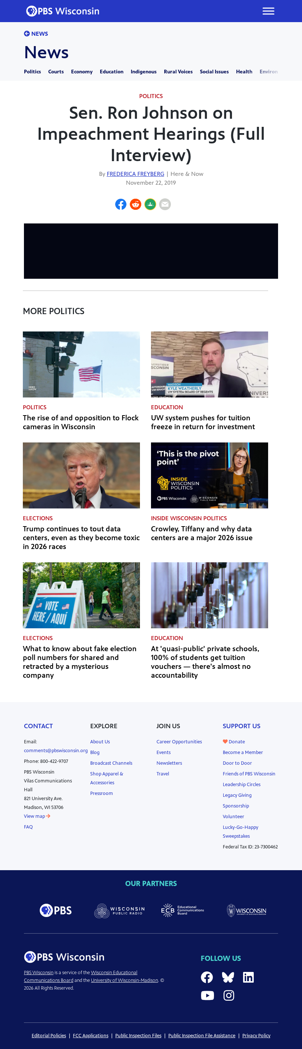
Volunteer (233, 817)
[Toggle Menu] (268, 10)
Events (164, 753)
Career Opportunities (179, 742)
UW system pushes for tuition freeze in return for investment (203, 422)
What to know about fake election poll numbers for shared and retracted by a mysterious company (80, 662)
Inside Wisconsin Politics (189, 518)
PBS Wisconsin (38, 973)
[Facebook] (120, 205)
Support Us (241, 726)
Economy (81, 72)
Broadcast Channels (111, 763)
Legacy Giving (237, 795)
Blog (94, 753)
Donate (236, 742)
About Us (100, 742)
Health (244, 72)
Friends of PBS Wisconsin (249, 774)
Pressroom (101, 793)
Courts (56, 72)
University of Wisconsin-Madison (124, 980)
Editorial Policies (49, 1036)
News (39, 33)
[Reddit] (135, 205)
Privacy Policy (256, 1036)
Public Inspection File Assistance (201, 1036)
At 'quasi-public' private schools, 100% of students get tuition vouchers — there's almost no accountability (205, 662)
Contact (38, 726)
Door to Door (237, 763)
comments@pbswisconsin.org (56, 751)
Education (111, 72)
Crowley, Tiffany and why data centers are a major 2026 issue (202, 533)
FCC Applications (90, 1036)
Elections (38, 518)
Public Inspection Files (138, 1036)
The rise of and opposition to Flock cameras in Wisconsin (80, 422)
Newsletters (169, 763)
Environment (275, 72)
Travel (163, 774)
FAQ (28, 827)
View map (35, 816)
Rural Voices (178, 72)
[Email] (165, 205)
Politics (32, 72)
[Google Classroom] (150, 205)
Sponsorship (236, 806)
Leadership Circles (241, 785)
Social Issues (214, 72)
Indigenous (144, 72)
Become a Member (243, 753)
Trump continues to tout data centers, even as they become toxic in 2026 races (81, 538)
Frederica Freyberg (135, 173)
